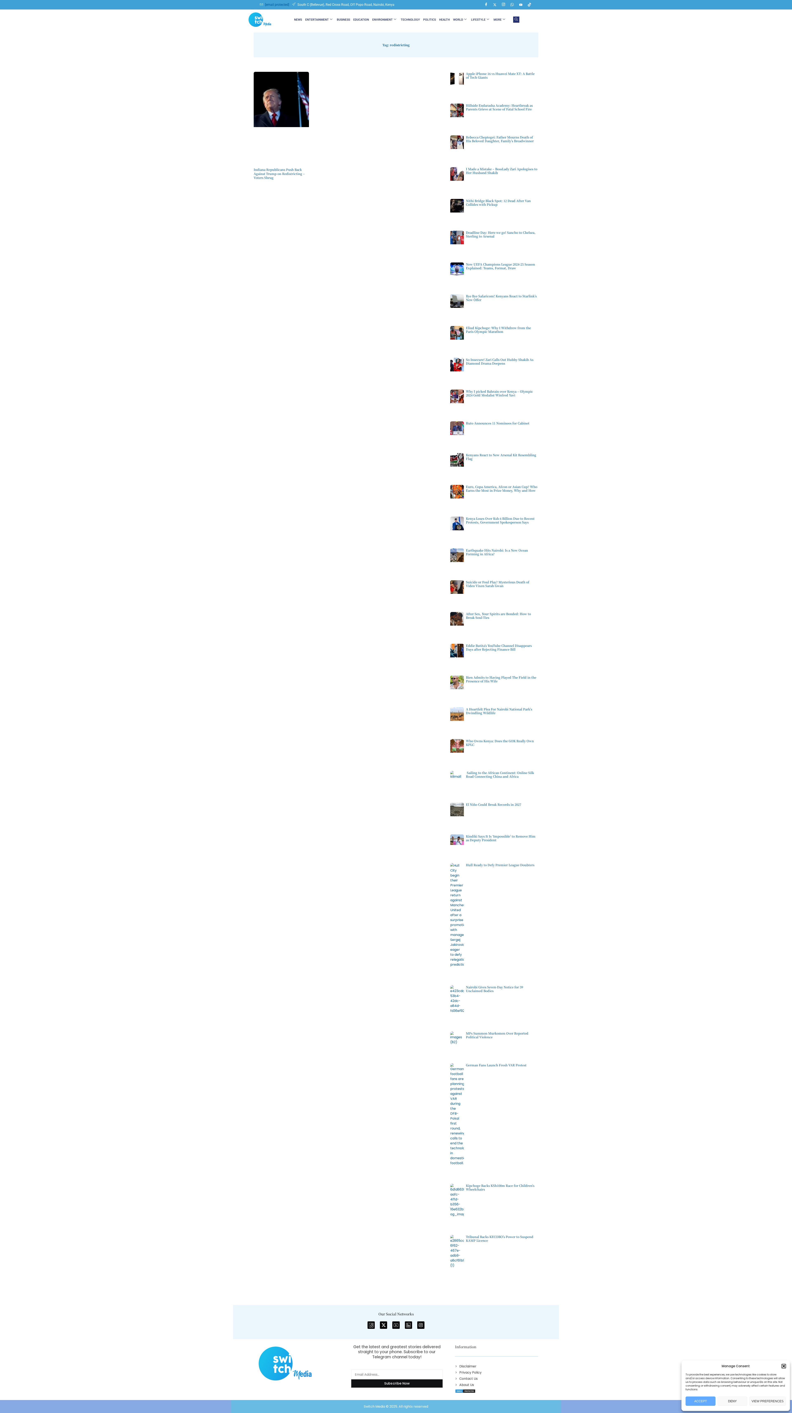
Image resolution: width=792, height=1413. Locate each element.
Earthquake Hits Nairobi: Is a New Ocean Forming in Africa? (497, 552)
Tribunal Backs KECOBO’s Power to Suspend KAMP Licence (499, 1239)
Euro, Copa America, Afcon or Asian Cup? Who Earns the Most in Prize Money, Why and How (501, 488)
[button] (784, 1366)
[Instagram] (503, 5)
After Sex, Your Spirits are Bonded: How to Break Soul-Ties (498, 616)
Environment (382, 19)
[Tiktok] (529, 5)
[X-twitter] (383, 1325)
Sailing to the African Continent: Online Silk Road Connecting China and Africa (500, 774)
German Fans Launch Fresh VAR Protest (496, 1065)
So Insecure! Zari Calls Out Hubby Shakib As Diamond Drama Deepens (499, 361)
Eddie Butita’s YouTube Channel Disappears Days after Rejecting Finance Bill (499, 647)
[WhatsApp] (512, 5)
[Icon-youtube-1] (396, 1325)
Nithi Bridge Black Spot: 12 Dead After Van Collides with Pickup (498, 202)
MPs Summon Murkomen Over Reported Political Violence (497, 1035)
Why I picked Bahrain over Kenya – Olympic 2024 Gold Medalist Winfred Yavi (499, 393)
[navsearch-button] (516, 20)
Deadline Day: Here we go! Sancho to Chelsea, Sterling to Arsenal (500, 234)
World (458, 19)
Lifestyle (478, 19)
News (298, 19)
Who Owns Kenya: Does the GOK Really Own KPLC (500, 743)
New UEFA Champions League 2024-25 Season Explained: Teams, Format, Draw (500, 266)
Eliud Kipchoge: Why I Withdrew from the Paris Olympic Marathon (498, 330)
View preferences (768, 1401)
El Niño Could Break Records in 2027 (493, 804)
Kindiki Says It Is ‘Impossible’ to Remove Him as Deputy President (500, 838)
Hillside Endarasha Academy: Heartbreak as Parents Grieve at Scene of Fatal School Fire (499, 107)
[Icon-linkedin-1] (408, 1325)
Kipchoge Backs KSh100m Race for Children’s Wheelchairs (500, 1187)
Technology (410, 19)
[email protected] (277, 5)
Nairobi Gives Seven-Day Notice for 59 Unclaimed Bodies (494, 989)
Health (444, 19)
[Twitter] (495, 5)
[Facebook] (486, 5)
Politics (429, 19)
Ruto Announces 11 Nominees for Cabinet (497, 423)
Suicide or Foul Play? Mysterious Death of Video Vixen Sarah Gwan (497, 584)
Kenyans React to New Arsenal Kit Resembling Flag (501, 457)
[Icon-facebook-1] (371, 1325)
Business (343, 19)
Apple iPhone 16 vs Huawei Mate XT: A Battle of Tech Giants (500, 75)
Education (361, 19)
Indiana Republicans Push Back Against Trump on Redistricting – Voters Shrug (279, 173)
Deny (732, 1401)
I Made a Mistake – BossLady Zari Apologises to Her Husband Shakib (501, 171)
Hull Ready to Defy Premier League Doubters (500, 865)
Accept (700, 1401)
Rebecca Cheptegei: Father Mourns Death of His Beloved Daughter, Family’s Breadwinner (500, 139)
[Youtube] (521, 5)
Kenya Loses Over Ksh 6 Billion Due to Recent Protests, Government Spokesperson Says (500, 520)
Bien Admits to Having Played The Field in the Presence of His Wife (501, 679)
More (498, 19)
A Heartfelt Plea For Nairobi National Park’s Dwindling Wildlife (499, 711)
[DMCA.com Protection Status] (465, 1391)
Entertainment (317, 19)
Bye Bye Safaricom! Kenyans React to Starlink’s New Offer (501, 298)
